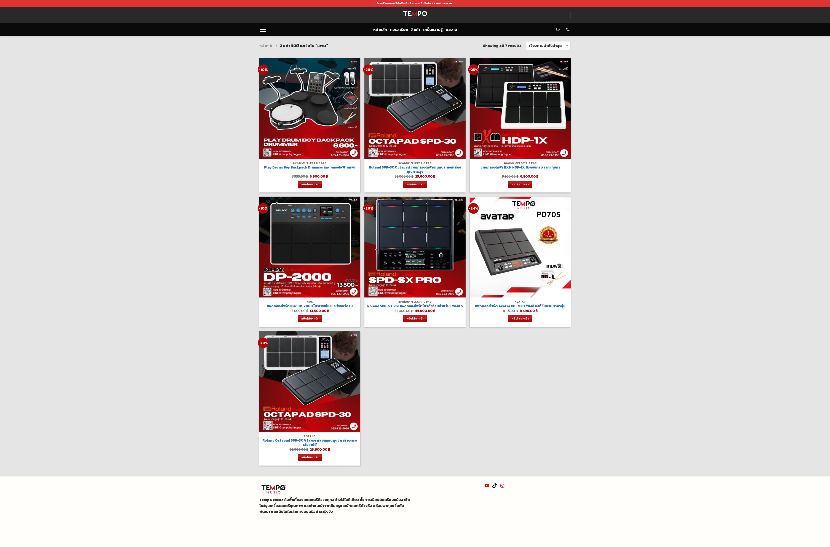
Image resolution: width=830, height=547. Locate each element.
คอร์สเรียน (399, 29)
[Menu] (263, 29)
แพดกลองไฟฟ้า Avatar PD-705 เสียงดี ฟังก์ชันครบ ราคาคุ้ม (520, 306)
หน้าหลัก (380, 29)
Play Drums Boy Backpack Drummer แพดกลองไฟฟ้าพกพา (309, 167)
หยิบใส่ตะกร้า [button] (309, 184)
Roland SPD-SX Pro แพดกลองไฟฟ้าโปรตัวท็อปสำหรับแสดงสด (415, 306)
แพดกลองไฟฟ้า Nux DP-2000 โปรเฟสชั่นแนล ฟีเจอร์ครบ (310, 306)
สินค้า (415, 29)
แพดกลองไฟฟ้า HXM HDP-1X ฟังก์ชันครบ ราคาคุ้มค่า (520, 167)
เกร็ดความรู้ (433, 29)
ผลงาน (451, 29)
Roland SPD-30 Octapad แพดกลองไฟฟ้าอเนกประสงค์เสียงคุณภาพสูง (415, 169)
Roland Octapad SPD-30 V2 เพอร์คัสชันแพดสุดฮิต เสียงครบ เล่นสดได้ (309, 442)
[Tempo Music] (415, 15)
